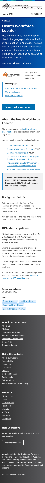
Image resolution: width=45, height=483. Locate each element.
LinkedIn (5, 409)
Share (28, 63)
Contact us (7, 342)
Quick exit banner (9, 374)
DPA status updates (13, 95)
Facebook (6, 406)
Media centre (8, 396)
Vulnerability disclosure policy (15, 383)
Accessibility (7, 361)
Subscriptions (8, 380)
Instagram (6, 418)
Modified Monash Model (17, 153)
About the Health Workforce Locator (21, 88)
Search (38, 14)
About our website (10, 358)
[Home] (22, 5)
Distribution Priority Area (17, 145)
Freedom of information (12, 338)
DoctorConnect (10, 301)
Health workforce (27, 301)
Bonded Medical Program (14, 309)
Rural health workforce (13, 305)
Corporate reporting (11, 332)
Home (7, 20)
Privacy (5, 370)
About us (6, 326)
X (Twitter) (6, 412)
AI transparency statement (13, 335)
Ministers (6, 329)
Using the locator (12, 92)
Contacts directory (10, 345)
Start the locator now (17, 107)
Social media (7, 377)
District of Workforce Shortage (20, 149)
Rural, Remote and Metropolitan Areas (23, 169)
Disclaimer (6, 367)
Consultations (8, 402)
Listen (8, 63)
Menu (9, 14)
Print (18, 63)
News (4, 399)
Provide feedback (13, 443)
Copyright (6, 364)
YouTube (6, 415)
